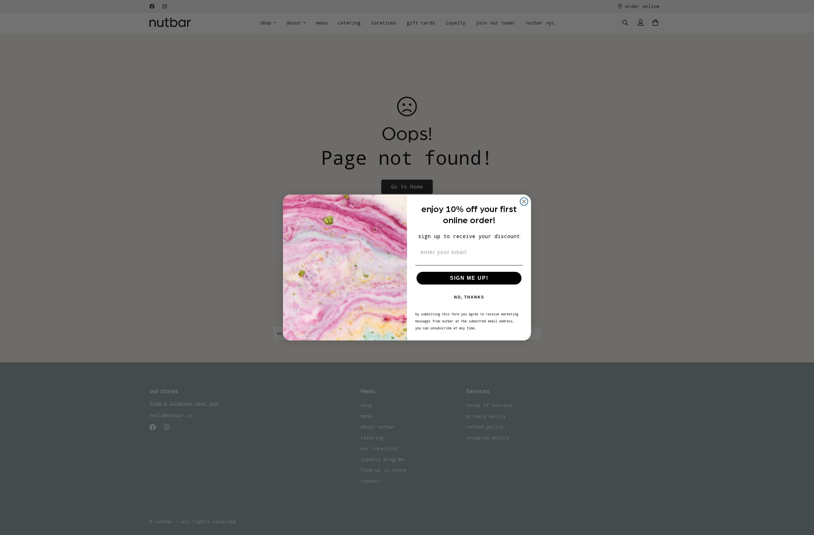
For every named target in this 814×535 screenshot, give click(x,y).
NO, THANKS (469, 297)
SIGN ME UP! (469, 278)
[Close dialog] (524, 201)
